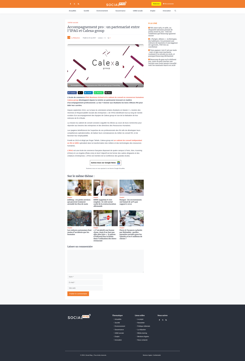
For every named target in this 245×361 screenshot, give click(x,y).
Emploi (152, 11)
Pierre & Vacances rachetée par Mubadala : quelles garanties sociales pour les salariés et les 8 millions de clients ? (131, 234)
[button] (175, 11)
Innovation (167, 11)
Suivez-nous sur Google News (103, 163)
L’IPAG (70, 150)
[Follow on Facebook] (70, 3)
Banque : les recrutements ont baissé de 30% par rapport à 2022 (131, 202)
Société (86, 11)
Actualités (72, 11)
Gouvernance (120, 11)
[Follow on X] (74, 3)
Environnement (102, 11)
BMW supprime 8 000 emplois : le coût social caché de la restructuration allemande (105, 203)
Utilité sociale (138, 11)
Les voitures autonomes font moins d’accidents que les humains (79, 232)
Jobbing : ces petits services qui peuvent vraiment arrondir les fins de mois (78, 202)
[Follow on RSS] (78, 3)
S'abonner (156, 4)
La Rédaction (75, 38)
